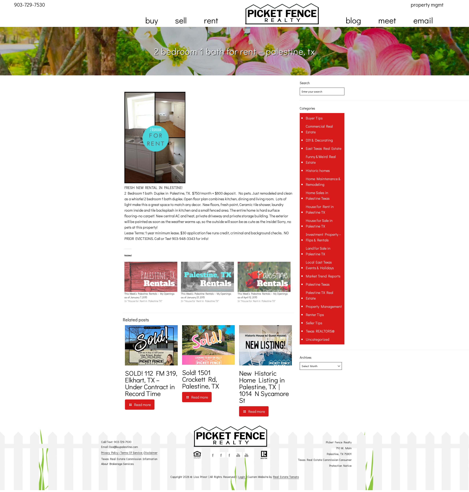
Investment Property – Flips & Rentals (323, 237)
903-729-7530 (122, 442)
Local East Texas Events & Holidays (320, 265)
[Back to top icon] (451, 484)
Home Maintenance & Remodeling (323, 181)
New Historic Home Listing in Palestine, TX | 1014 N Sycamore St (264, 387)
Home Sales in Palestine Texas (318, 195)
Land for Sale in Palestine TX (318, 251)
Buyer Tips (314, 118)
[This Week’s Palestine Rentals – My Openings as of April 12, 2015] (264, 277)
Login (242, 477)
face (213, 455)
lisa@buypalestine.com (123, 447)
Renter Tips (315, 314)
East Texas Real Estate (323, 148)
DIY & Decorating (319, 140)
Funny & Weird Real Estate (321, 159)
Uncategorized (317, 339)
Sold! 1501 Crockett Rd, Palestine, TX (200, 379)
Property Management (324, 306)
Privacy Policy (110, 453)
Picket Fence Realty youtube (246, 455)
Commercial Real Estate (319, 129)
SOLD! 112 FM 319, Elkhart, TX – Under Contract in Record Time (151, 383)
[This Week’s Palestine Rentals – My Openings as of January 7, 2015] (150, 277)
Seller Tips (314, 322)
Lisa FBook (221, 455)
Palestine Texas (318, 284)
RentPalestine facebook (230, 455)
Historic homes (318, 170)
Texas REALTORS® (320, 331)
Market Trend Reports (323, 276)
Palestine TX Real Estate (319, 295)
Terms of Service (131, 453)
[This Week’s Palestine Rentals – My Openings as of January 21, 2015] (207, 277)
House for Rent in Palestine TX (320, 209)
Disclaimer (150, 453)
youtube (238, 455)
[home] (282, 13)
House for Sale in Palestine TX (319, 223)
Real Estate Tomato (286, 477)
